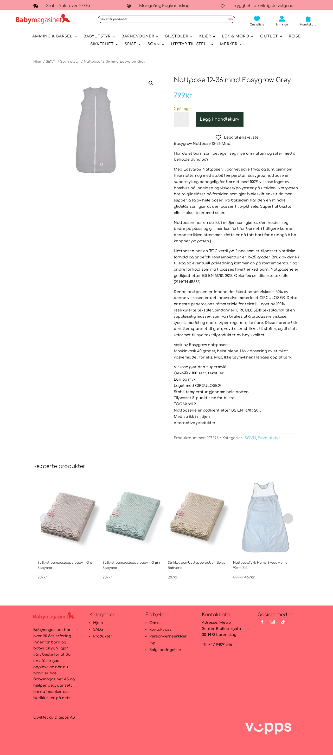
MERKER (229, 44)
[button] (151, 83)
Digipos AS (65, 717)
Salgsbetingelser (165, 650)
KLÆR (205, 36)
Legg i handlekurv (219, 119)
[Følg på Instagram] (272, 622)
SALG (98, 630)
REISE (295, 36)
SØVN (154, 44)
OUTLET (269, 36)
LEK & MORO (235, 36)
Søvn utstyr (70, 61)
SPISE (131, 44)
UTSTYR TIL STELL (190, 44)
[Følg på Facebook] (262, 622)
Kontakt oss (160, 630)
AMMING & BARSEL (52, 36)
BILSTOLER (176, 36)
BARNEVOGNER (137, 36)
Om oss (156, 623)
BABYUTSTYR (97, 36)
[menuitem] (257, 21)
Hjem (37, 61)
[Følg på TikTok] (283, 622)
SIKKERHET (102, 44)
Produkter (102, 636)
